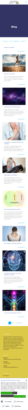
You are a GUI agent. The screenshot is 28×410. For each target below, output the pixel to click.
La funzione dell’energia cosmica (12, 313)
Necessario (8, 401)
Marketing (17, 406)
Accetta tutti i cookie (20, 396)
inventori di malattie (9, 47)
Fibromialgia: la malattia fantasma (12, 243)
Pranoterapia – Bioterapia (10, 175)
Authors (17, 41)
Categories (5, 41)
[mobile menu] (26, 2)
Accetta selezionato (6, 393)
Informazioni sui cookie (7, 396)
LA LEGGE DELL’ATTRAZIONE (12, 107)
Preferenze (20, 401)
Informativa (6, 375)
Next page (18, 323)
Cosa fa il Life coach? (9, 74)
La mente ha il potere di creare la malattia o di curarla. (12, 274)
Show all (24, 41)
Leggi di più (21, 51)
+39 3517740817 (6, 363)
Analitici (7, 406)
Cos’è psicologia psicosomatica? (12, 209)
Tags (11, 41)
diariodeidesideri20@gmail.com (10, 367)
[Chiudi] (26, 380)
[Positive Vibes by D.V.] (14, 2)
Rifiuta (14, 393)
